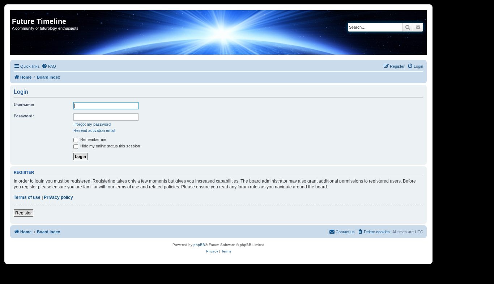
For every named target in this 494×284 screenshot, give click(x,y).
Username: (24, 105)
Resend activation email (94, 130)
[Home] (16, 14)
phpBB (199, 245)
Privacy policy (58, 197)
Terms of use (27, 197)
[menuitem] (49, 66)
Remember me (92, 139)
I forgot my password (92, 124)
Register (23, 213)
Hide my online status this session (109, 146)
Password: (24, 116)
